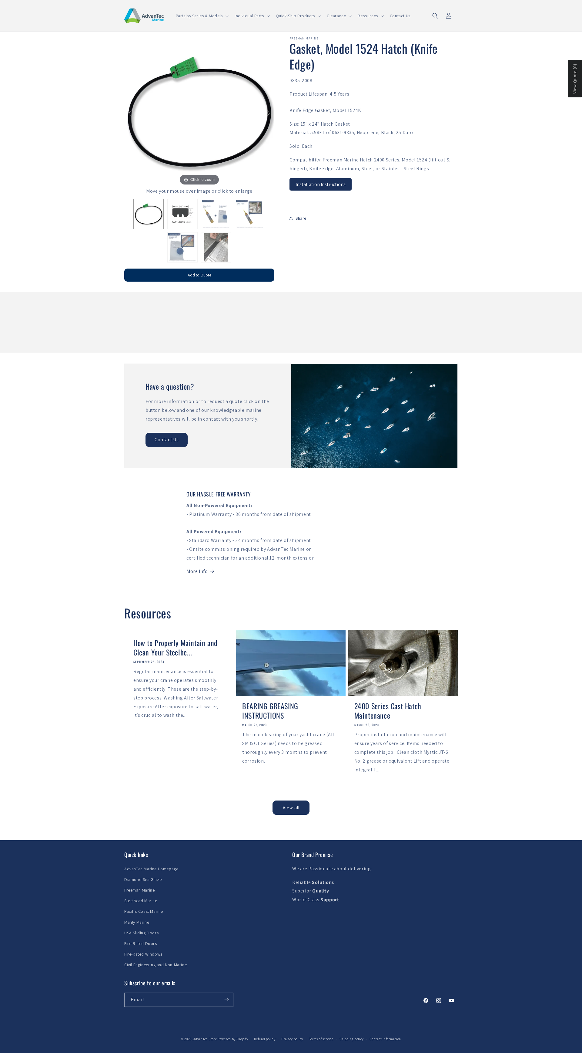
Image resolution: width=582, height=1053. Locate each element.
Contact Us (167, 439)
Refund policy (264, 1039)
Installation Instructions (321, 184)
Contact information (385, 1039)
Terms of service (321, 1039)
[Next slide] (268, 113)
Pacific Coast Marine (143, 911)
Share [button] (301, 218)
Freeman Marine (139, 890)
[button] (201, 15)
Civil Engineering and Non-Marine (155, 964)
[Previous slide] (130, 113)
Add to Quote (199, 275)
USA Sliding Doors (141, 933)
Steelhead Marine (140, 900)
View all (291, 808)
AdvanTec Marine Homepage (151, 869)
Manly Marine (136, 922)
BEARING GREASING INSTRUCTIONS (270, 710)
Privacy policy (292, 1039)
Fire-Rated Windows (143, 954)
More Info (197, 571)
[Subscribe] (226, 1000)
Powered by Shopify (233, 1039)
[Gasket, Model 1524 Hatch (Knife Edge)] (148, 214)
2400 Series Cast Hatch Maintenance (387, 710)
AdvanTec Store (205, 1039)
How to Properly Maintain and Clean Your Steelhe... (175, 647)
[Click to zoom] (199, 111)
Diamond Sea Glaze (143, 879)
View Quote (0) (574, 78)
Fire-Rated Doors (140, 943)
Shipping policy (352, 1039)
